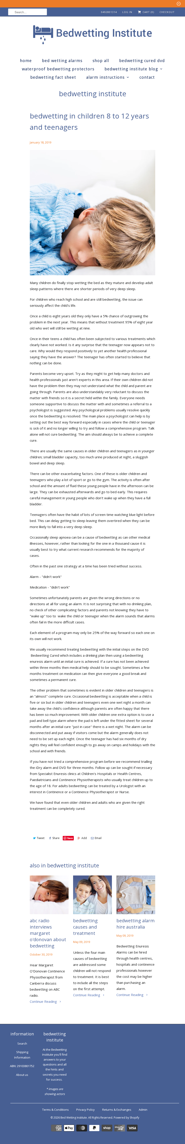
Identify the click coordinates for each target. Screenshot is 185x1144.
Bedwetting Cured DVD (142, 60)
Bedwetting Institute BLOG (131, 69)
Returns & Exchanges (116, 1110)
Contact (147, 77)
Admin (143, 1110)
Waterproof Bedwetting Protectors (58, 69)
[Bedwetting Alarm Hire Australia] (135, 894)
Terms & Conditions (55, 1110)
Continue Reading (44, 1001)
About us (22, 1075)
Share (56, 838)
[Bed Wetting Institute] (92, 35)
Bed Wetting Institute (73, 1117)
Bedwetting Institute (92, 93)
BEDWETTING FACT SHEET (53, 77)
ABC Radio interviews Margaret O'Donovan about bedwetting (48, 933)
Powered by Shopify (126, 1117)
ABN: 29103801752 (22, 1066)
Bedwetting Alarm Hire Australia (135, 924)
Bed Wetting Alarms (62, 60)
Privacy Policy (85, 1110)
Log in (127, 12)
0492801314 (109, 12)
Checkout (167, 12)
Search (22, 1043)
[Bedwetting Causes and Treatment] (92, 894)
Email (98, 838)
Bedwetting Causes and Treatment (85, 927)
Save (70, 838)
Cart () (148, 12)
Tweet (40, 838)
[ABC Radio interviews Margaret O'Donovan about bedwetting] (49, 894)
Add (84, 838)
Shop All (100, 60)
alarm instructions (105, 77)
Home (26, 60)
